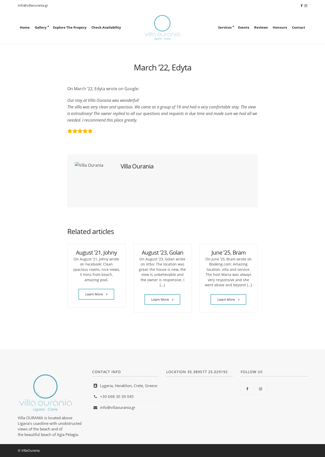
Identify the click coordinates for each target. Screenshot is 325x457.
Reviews (261, 27)
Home (25, 27)
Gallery (40, 27)
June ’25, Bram (229, 252)
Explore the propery (69, 27)
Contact (298, 27)
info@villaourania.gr (33, 5)
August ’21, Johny (96, 252)
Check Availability (106, 27)
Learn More (94, 294)
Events (243, 27)
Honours (280, 27)
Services (225, 27)
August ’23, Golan (162, 252)
